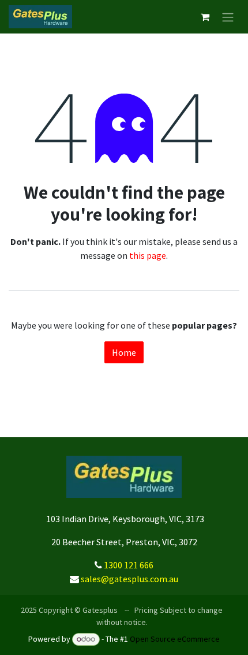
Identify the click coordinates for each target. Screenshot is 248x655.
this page (147, 255)
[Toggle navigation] (227, 17)
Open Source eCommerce (175, 639)
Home (124, 352)
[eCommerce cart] (204, 16)
